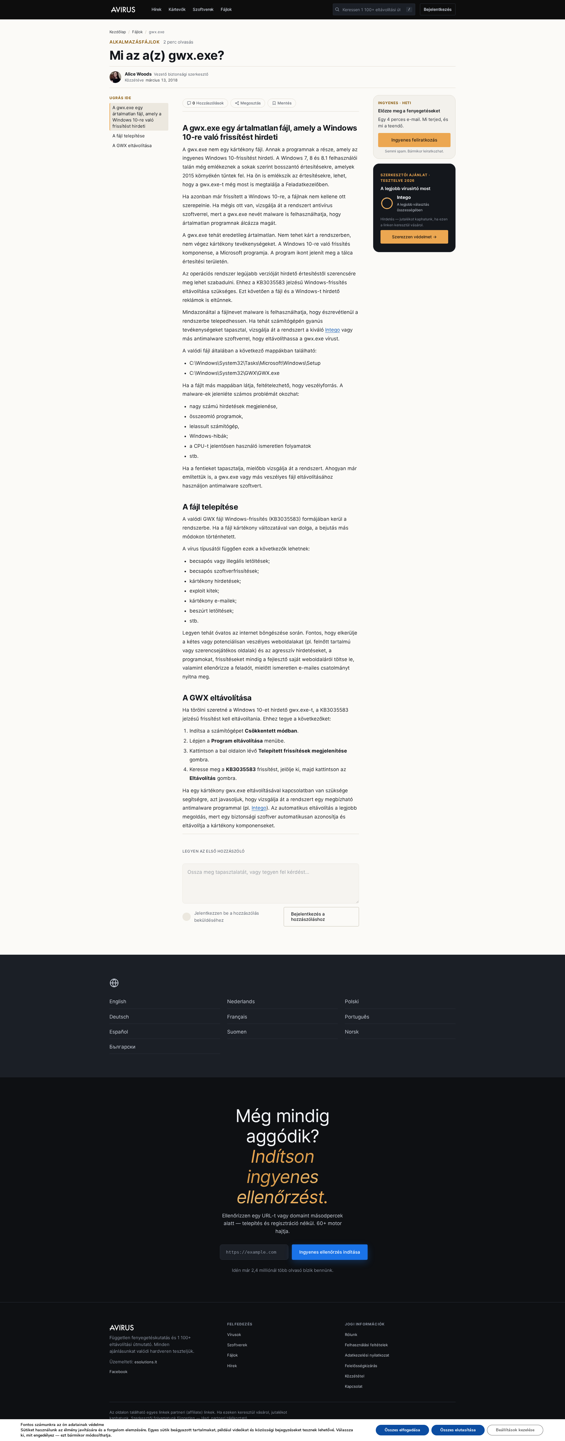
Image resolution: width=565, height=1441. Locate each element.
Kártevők (177, 9)
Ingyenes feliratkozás (414, 140)
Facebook (118, 1371)
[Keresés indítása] (337, 9)
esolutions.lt (145, 1362)
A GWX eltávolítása (132, 145)
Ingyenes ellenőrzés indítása (329, 1252)
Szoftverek (203, 9)
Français (237, 1017)
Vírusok (234, 1334)
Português (357, 1017)
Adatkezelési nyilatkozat (367, 1355)
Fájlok (226, 9)
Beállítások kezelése (515, 1430)
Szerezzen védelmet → (414, 236)
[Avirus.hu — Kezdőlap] (125, 10)
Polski (352, 1001)
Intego (332, 330)
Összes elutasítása (458, 1430)
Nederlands (241, 1001)
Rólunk (351, 1334)
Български (122, 1047)
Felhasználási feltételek (366, 1344)
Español (118, 1032)
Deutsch (119, 1017)
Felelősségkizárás (361, 1365)
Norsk (352, 1032)
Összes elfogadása (402, 1430)
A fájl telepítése (128, 136)
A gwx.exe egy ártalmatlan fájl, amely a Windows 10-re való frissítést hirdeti (136, 117)
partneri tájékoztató (229, 1418)
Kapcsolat (354, 1386)
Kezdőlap (117, 31)
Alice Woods (138, 74)
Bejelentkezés (438, 9)
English (117, 1001)
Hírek (157, 9)
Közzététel (354, 1376)
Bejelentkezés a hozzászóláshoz (308, 916)
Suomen (237, 1032)
